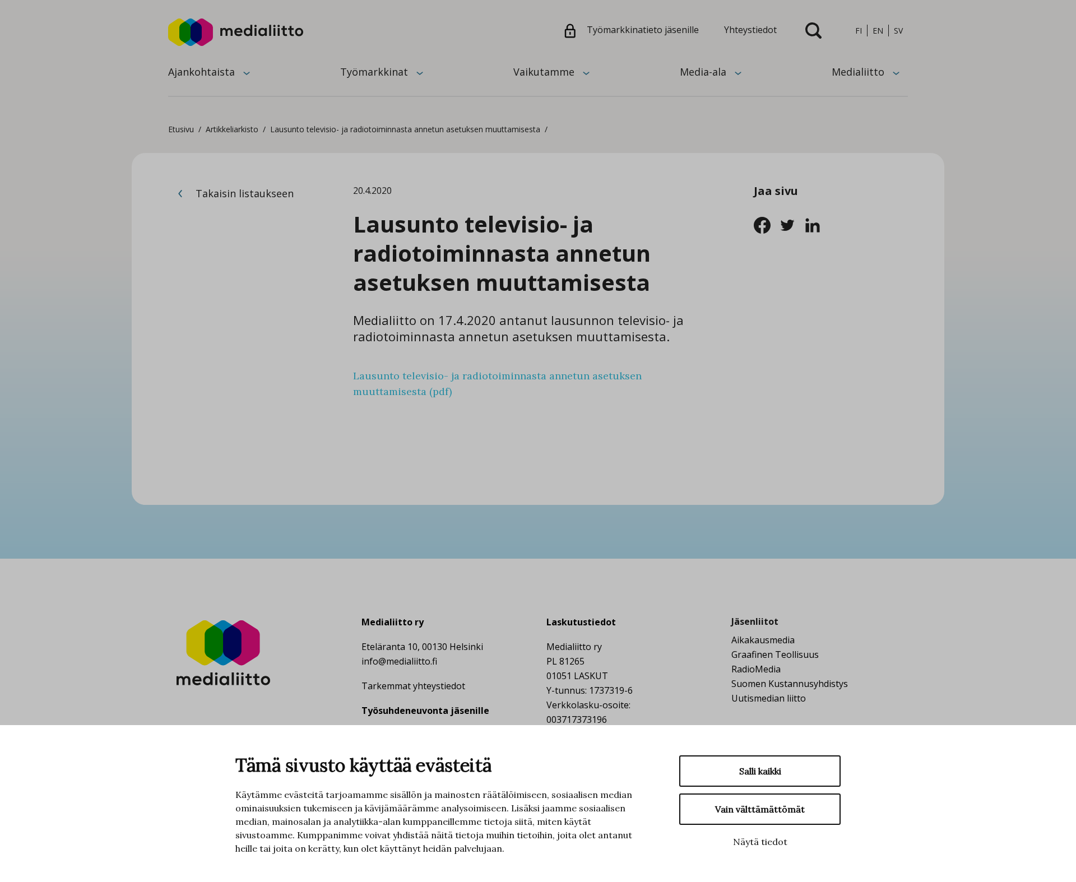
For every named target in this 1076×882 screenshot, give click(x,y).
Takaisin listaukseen (243, 193)
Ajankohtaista (201, 71)
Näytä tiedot (760, 841)
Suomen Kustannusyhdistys (789, 683)
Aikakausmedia (763, 640)
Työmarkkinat (374, 71)
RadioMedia (756, 669)
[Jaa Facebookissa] (766, 224)
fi (858, 30)
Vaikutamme (543, 71)
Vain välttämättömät (760, 809)
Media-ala (703, 71)
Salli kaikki (760, 771)
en (878, 30)
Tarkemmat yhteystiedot (413, 686)
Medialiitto (858, 71)
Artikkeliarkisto (232, 129)
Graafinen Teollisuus (775, 654)
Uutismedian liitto (768, 698)
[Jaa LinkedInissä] (815, 224)
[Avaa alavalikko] (246, 72)
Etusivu (181, 129)
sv (898, 30)
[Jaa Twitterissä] (791, 224)
